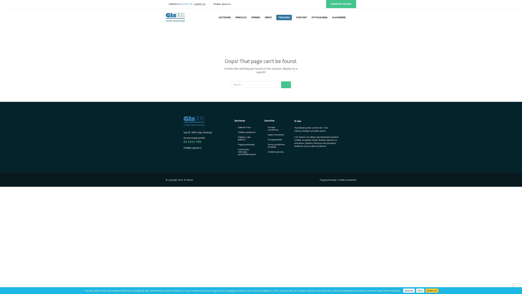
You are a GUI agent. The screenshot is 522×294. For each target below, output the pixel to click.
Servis (268, 17)
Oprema (255, 17)
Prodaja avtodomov (273, 128)
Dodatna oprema (276, 151)
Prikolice (240, 17)
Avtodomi (225, 17)
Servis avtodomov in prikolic (276, 145)
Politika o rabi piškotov (244, 138)
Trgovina (284, 17)
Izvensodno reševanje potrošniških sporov (247, 152)
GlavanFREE (339, 17)
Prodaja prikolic (275, 139)
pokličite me (200, 4)
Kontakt (301, 17)
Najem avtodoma (341, 3)
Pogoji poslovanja (246, 144)
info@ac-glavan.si (222, 4)
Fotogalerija (319, 17)
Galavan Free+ (244, 127)
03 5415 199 (186, 4)
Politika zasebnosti (246, 132)
